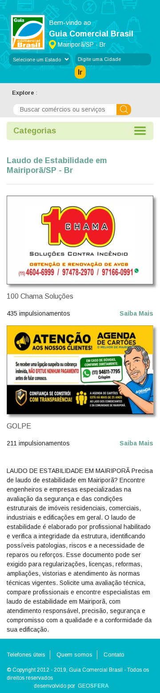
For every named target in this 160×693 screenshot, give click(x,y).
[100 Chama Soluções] (80, 239)
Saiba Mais (136, 313)
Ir (80, 72)
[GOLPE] (80, 369)
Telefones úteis (26, 654)
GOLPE (19, 426)
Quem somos (74, 654)
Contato (114, 654)
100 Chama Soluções (40, 296)
